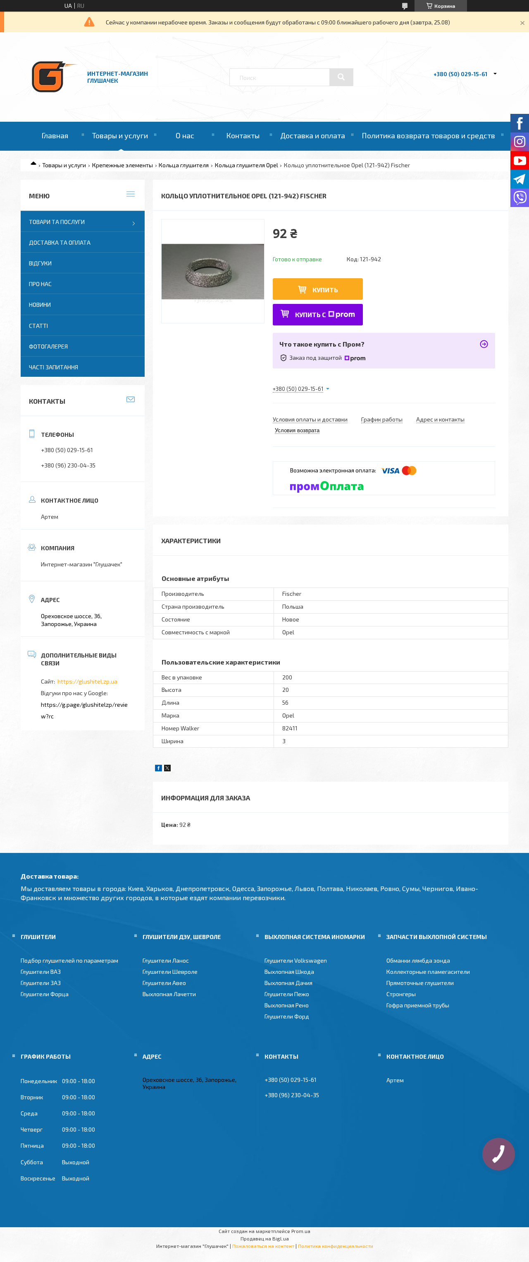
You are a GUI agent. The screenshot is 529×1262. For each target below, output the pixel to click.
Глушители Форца (45, 993)
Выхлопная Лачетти (169, 993)
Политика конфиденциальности (335, 1246)
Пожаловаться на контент (263, 1246)
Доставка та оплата (60, 242)
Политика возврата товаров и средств (428, 135)
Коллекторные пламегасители (428, 971)
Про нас (40, 283)
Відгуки (40, 263)
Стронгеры (401, 993)
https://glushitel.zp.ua (87, 681)
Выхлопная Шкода (289, 971)
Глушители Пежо (286, 993)
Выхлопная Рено (286, 1005)
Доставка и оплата (312, 135)
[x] (167, 769)
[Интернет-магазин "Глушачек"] (55, 99)
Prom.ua (300, 1231)
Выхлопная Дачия (288, 982)
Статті (38, 325)
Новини (40, 304)
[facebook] (158, 769)
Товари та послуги (57, 221)
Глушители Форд (286, 1016)
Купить (325, 290)
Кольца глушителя (184, 165)
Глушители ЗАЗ (41, 982)
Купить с (310, 314)
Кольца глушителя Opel (246, 165)
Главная (54, 135)
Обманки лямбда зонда (418, 960)
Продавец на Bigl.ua (265, 1238)
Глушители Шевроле (170, 971)
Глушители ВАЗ (41, 971)
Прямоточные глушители (420, 982)
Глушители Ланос (166, 960)
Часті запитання (53, 367)
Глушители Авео (164, 982)
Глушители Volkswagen (295, 960)
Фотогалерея (48, 346)
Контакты (243, 135)
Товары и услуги (120, 135)
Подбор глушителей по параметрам (69, 960)
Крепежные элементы (122, 165)
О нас (185, 135)
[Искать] (341, 77)
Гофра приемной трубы (417, 1005)
